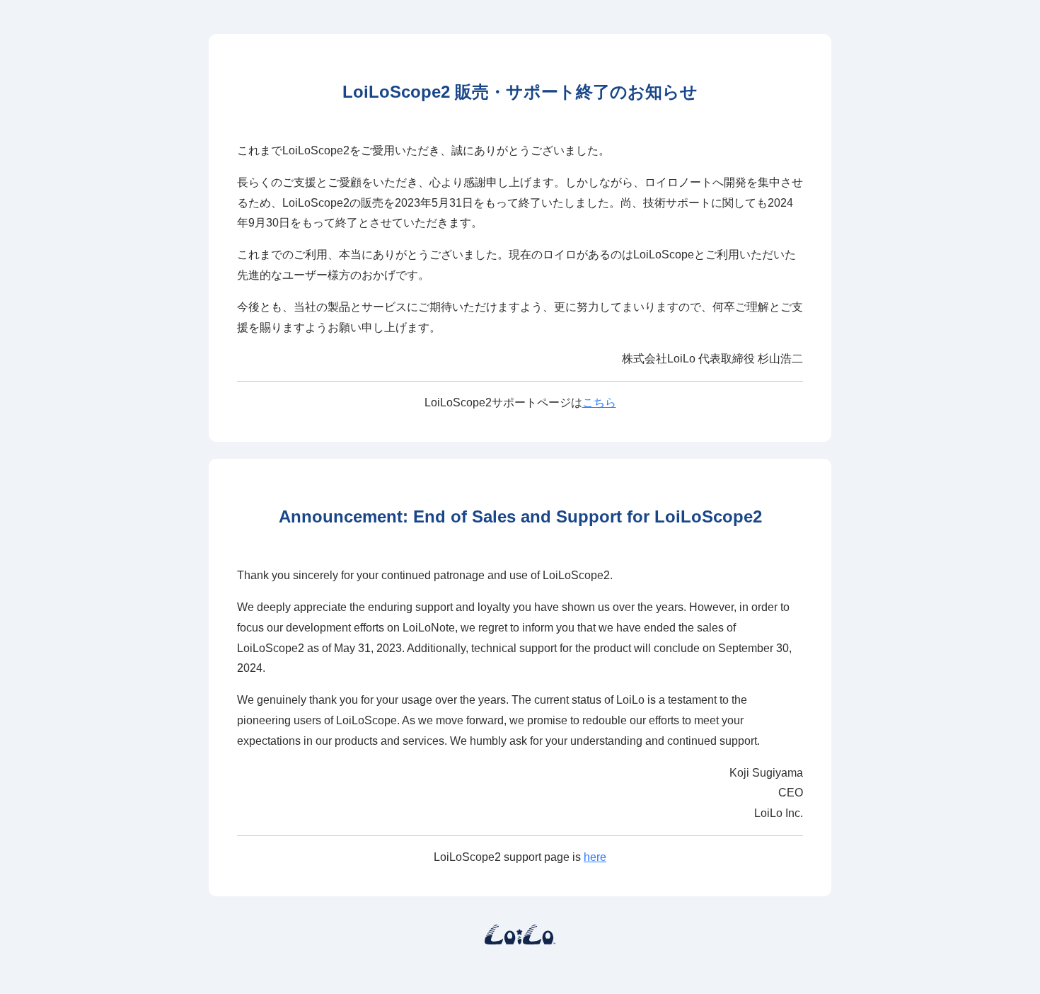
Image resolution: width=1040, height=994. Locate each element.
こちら (599, 402)
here (595, 857)
